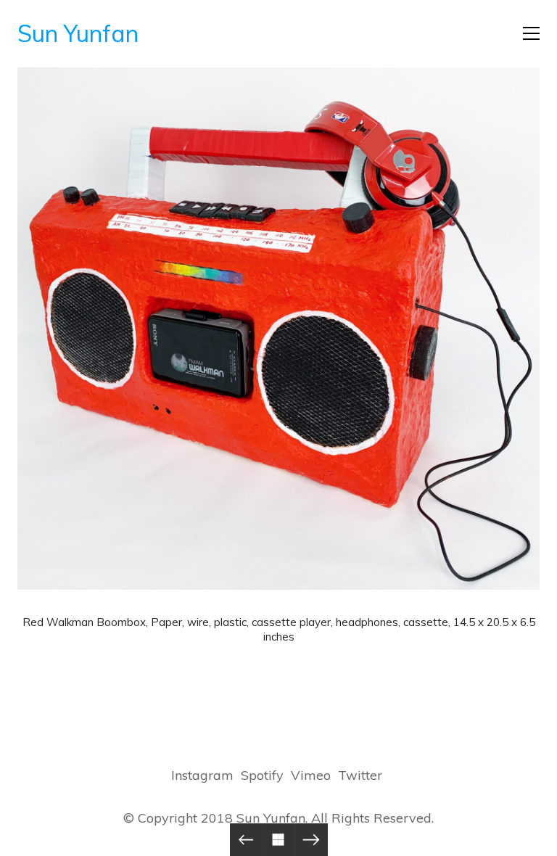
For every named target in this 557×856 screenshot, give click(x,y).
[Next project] (311, 839)
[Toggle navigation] (531, 33)
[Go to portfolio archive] (279, 839)
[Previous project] (246, 839)
